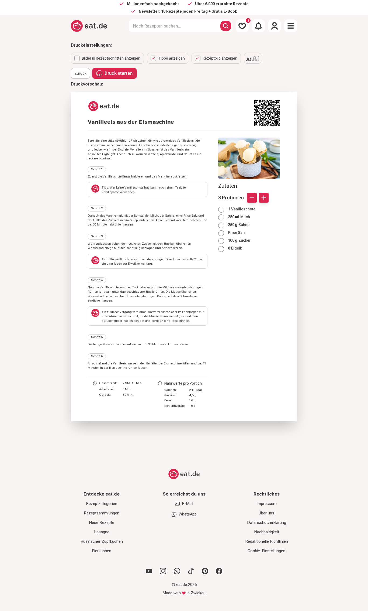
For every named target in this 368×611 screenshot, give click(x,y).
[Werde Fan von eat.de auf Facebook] (219, 571)
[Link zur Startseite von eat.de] (169, 106)
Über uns (266, 513)
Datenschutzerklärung (266, 522)
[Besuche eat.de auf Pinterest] (205, 571)
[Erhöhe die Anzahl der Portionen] (264, 198)
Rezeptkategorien (101, 503)
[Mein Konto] (274, 25)
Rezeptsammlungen (101, 513)
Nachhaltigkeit (266, 532)
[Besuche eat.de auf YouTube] (149, 571)
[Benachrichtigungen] (258, 25)
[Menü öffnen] (290, 25)
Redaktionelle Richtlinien (266, 541)
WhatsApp (188, 514)
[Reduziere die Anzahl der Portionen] (252, 198)
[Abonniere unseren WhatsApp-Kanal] (177, 571)
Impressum (266, 503)
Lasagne (101, 532)
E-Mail (187, 503)
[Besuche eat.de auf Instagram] (163, 571)
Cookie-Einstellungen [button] (266, 550)
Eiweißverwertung (140, 263)
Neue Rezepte (101, 522)
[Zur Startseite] (89, 26)
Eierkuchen (101, 550)
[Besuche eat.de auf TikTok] (191, 571)
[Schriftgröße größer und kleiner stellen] (252, 58)
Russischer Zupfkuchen (102, 541)
